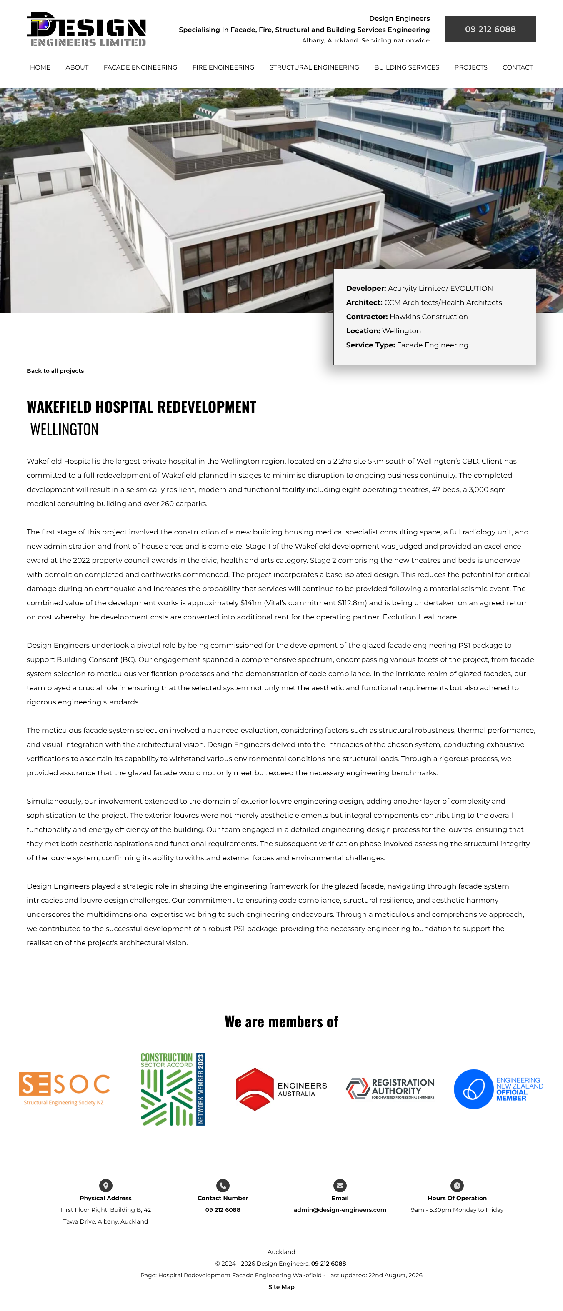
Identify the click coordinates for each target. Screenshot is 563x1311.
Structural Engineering (314, 67)
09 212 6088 (222, 1210)
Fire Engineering (224, 67)
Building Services (406, 67)
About (76, 67)
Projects (471, 67)
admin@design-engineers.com (340, 1210)
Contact (518, 67)
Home (40, 67)
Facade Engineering (141, 67)
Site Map (281, 1287)
